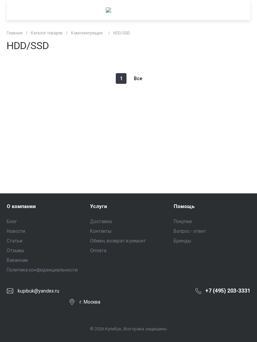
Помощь (184, 206)
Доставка (101, 221)
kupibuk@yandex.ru (38, 291)
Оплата (98, 250)
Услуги (98, 206)
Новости (16, 231)
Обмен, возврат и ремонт (118, 240)
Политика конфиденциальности (42, 270)
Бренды (182, 240)
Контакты (100, 231)
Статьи (14, 240)
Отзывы (15, 250)
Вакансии (17, 260)
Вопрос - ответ (190, 231)
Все (138, 78)
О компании (21, 206)
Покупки (183, 221)
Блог (12, 221)
